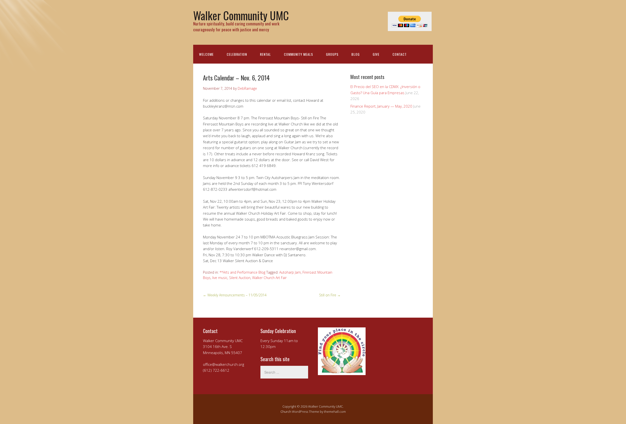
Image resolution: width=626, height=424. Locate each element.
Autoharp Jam (290, 272)
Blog (355, 54)
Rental (265, 54)
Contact (399, 54)
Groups (332, 54)
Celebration (237, 54)
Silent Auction (239, 277)
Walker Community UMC (241, 15)
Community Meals (298, 54)
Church (285, 411)
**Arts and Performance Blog (242, 272)
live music (219, 277)
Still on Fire (330, 295)
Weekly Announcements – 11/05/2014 (235, 295)
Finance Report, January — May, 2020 (381, 106)
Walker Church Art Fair (269, 277)
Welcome (206, 54)
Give (376, 54)
